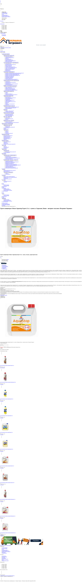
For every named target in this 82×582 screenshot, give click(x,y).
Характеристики (4, 265)
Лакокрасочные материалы (6, 204)
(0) (0, 257)
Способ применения (5, 266)
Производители (4, 186)
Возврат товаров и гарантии (6, 16)
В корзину (1, 384)
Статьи (3, 187)
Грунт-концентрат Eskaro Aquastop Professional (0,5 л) (8, 382)
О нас (3, 14)
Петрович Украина (5, 203)
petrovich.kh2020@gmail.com (10, 575)
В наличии (2, 484)
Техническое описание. (3, 295)
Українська (5, 32)
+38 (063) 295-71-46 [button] (3, 575)
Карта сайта (4, 552)
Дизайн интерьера (4, 12)
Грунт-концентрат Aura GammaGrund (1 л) (6, 415)
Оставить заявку (4, 263)
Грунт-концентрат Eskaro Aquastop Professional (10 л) (8, 532)
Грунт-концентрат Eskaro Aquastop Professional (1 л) (7, 499)
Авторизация (4, 35)
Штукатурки (4, 558)
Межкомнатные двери (5, 560)
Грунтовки (3, 205)
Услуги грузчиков (4, 13)
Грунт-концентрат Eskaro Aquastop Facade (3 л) (7, 465)
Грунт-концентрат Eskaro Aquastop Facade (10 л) (7, 482)
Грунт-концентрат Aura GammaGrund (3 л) (6, 432)
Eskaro (8, 259)
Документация (4, 267)
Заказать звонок (8, 47)
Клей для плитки (4, 556)
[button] (2, 33)
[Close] (0, 298)
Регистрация (4, 34)
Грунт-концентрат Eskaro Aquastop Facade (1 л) (7, 365)
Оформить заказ (2, 51)
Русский (2, 32)
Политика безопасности (5, 15)
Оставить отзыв (3, 296)
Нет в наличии (2, 367)
